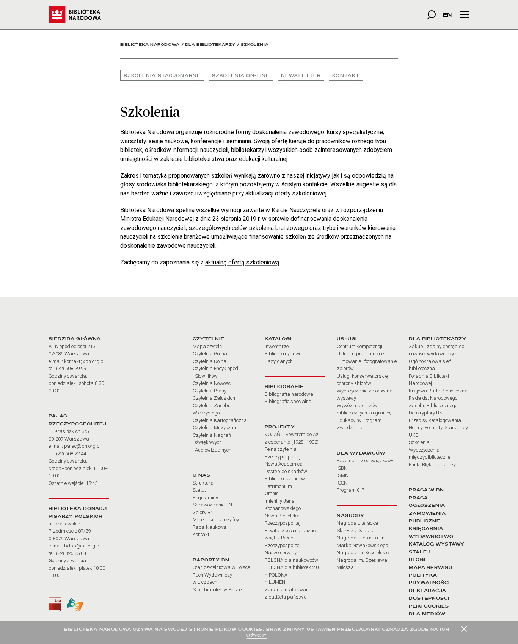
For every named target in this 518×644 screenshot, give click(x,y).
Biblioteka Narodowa (150, 44)
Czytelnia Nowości (212, 383)
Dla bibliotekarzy (210, 44)
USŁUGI (347, 339)
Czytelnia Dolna (209, 361)
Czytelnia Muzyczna (214, 427)
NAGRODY (350, 516)
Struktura (203, 483)
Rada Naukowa (210, 527)
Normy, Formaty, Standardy (438, 427)
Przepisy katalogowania (435, 420)
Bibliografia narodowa (289, 394)
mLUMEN (275, 582)
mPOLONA (276, 575)
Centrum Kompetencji (359, 346)
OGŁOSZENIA (427, 505)
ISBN (342, 468)
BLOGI (417, 559)
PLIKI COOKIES (429, 606)
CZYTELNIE (208, 339)
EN (447, 14)
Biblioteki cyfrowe (283, 353)
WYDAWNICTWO (431, 536)
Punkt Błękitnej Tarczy (432, 464)
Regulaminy (205, 497)
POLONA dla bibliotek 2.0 (292, 567)
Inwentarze (277, 346)
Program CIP (350, 490)
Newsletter (301, 75)
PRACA (418, 498)
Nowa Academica (284, 464)
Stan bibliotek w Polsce (217, 589)
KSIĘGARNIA (426, 528)
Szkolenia (419, 442)
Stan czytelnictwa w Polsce (221, 567)
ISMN (342, 475)
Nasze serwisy (281, 552)
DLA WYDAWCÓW (361, 453)
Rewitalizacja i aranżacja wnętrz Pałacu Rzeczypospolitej (292, 538)
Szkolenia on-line (241, 75)
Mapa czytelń (207, 346)
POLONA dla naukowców (291, 560)
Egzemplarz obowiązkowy (365, 460)
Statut (199, 490)
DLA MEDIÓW (427, 614)
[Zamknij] (464, 629)
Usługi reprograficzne (360, 353)
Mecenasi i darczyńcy (216, 519)
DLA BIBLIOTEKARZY (437, 339)
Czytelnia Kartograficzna (220, 420)
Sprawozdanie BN (212, 505)
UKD (414, 435)
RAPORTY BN (211, 560)
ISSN (342, 483)
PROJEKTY (280, 427)
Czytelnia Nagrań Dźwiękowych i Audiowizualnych (212, 442)
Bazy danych (279, 361)
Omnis (272, 493)
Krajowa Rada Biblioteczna (438, 391)
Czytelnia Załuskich (214, 398)
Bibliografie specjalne (288, 401)
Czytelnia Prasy (209, 391)
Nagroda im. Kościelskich (364, 552)
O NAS (201, 475)
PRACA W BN (426, 490)
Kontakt (345, 75)
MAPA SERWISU (430, 567)
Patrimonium (278, 486)
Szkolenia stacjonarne (162, 75)
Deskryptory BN (426, 413)
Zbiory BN (203, 512)
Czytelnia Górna (210, 353)
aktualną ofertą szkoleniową (242, 262)
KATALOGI (278, 339)
